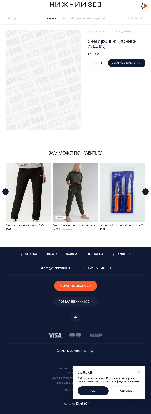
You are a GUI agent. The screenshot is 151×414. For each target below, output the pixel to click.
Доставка (29, 254)
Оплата (51, 254)
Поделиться (125, 31)
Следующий (135, 18)
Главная (51, 18)
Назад (12, 18)
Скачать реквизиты (71, 350)
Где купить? (120, 254)
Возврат (72, 254)
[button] (5, 191)
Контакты (95, 254)
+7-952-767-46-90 (96, 268)
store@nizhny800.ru (56, 268)
